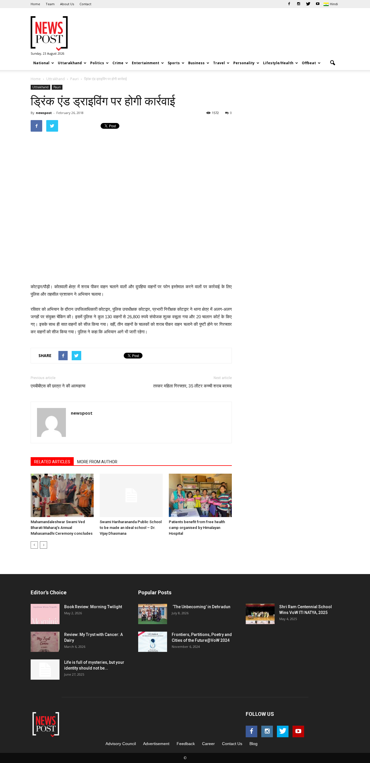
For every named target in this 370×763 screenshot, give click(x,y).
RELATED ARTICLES (52, 461)
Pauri (57, 87)
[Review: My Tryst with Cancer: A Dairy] (45, 642)
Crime (117, 62)
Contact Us (232, 743)
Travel (219, 62)
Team (50, 4)
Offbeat (309, 62)
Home (35, 4)
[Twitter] (308, 4)
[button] (332, 63)
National (41, 62)
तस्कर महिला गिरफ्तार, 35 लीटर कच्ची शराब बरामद (192, 386)
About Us (67, 4)
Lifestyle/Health (278, 62)
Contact (85, 4)
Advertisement (156, 743)
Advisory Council (121, 743)
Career (208, 743)
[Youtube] (317, 4)
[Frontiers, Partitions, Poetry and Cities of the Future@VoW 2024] (152, 642)
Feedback (186, 743)
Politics (97, 62)
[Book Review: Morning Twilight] (45, 614)
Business (196, 62)
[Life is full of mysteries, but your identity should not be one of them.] (45, 669)
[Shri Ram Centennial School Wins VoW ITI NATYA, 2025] (260, 614)
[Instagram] (298, 4)
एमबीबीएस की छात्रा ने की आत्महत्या (58, 386)
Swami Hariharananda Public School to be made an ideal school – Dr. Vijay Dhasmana (131, 528)
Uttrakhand (40, 87)
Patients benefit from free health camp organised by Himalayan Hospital (197, 528)
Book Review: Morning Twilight (93, 606)
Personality (244, 62)
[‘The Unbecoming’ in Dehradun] (152, 614)
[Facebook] (289, 4)
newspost (44, 113)
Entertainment (145, 62)
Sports (174, 62)
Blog (253, 743)
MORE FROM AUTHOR (97, 461)
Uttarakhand (70, 62)
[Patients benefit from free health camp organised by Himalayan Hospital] (200, 495)
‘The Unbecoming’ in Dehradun (201, 606)
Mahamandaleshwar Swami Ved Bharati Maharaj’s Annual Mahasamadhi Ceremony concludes (61, 528)
